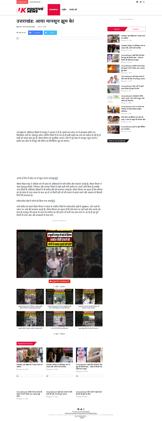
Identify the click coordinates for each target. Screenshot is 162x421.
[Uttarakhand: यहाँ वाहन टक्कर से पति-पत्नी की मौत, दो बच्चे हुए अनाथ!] (59, 382)
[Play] (59, 253)
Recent (117, 29)
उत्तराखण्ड (53, 9)
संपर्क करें (73, 9)
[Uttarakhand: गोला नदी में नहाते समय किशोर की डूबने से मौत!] (89, 382)
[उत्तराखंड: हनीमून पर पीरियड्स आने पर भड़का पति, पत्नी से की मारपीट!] (59, 355)
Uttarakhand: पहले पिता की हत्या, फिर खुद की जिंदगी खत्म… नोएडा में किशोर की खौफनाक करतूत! (62, 2)
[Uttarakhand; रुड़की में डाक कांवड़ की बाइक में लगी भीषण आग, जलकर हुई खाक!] (30, 382)
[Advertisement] (59, 112)
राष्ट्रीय (64, 9)
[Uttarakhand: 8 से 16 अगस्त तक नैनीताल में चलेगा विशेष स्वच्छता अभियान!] (113, 109)
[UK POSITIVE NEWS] (31, 9)
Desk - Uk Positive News (26, 27)
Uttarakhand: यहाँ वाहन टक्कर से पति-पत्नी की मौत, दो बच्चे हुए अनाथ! (59, 393)
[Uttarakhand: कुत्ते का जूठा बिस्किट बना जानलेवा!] (113, 130)
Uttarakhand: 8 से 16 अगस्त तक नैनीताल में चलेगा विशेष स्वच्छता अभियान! (132, 108)
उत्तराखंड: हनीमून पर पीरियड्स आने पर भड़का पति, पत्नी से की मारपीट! (58, 366)
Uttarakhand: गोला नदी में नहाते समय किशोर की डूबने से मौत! (89, 393)
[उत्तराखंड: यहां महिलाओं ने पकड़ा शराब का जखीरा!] (30, 355)
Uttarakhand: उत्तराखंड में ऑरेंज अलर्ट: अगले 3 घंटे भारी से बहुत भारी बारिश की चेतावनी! (132, 98)
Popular (136, 29)
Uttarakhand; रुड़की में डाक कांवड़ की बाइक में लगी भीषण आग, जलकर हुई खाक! (29, 394)
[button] (62, 286)
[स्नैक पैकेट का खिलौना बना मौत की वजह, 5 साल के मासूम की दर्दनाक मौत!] (113, 120)
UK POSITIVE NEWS (84, 412)
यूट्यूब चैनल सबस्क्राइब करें (60, 281)
